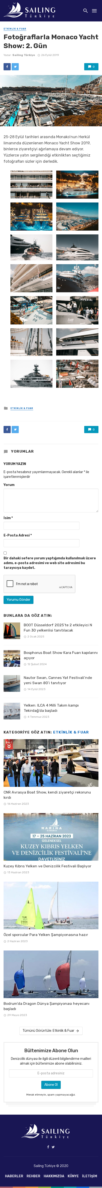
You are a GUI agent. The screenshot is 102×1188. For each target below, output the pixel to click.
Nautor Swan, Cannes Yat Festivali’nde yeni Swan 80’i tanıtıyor (58, 680)
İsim (8, 518)
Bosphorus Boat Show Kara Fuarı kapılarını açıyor (61, 655)
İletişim (89, 1176)
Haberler (14, 1176)
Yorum (9, 485)
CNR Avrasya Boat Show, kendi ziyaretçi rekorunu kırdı (47, 795)
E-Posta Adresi (18, 535)
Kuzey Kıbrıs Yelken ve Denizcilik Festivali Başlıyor (47, 866)
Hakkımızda (54, 1176)
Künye (73, 1176)
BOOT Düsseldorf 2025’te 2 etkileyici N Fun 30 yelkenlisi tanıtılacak (58, 627)
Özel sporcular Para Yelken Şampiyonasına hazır (46, 934)
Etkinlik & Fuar (15, 29)
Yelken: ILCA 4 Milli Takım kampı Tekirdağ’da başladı (51, 708)
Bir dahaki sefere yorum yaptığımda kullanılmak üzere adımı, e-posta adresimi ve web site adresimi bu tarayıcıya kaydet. (50, 563)
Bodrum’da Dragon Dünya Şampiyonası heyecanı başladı (46, 1006)
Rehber (33, 1176)
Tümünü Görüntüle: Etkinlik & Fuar (48, 1031)
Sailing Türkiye (23, 55)
